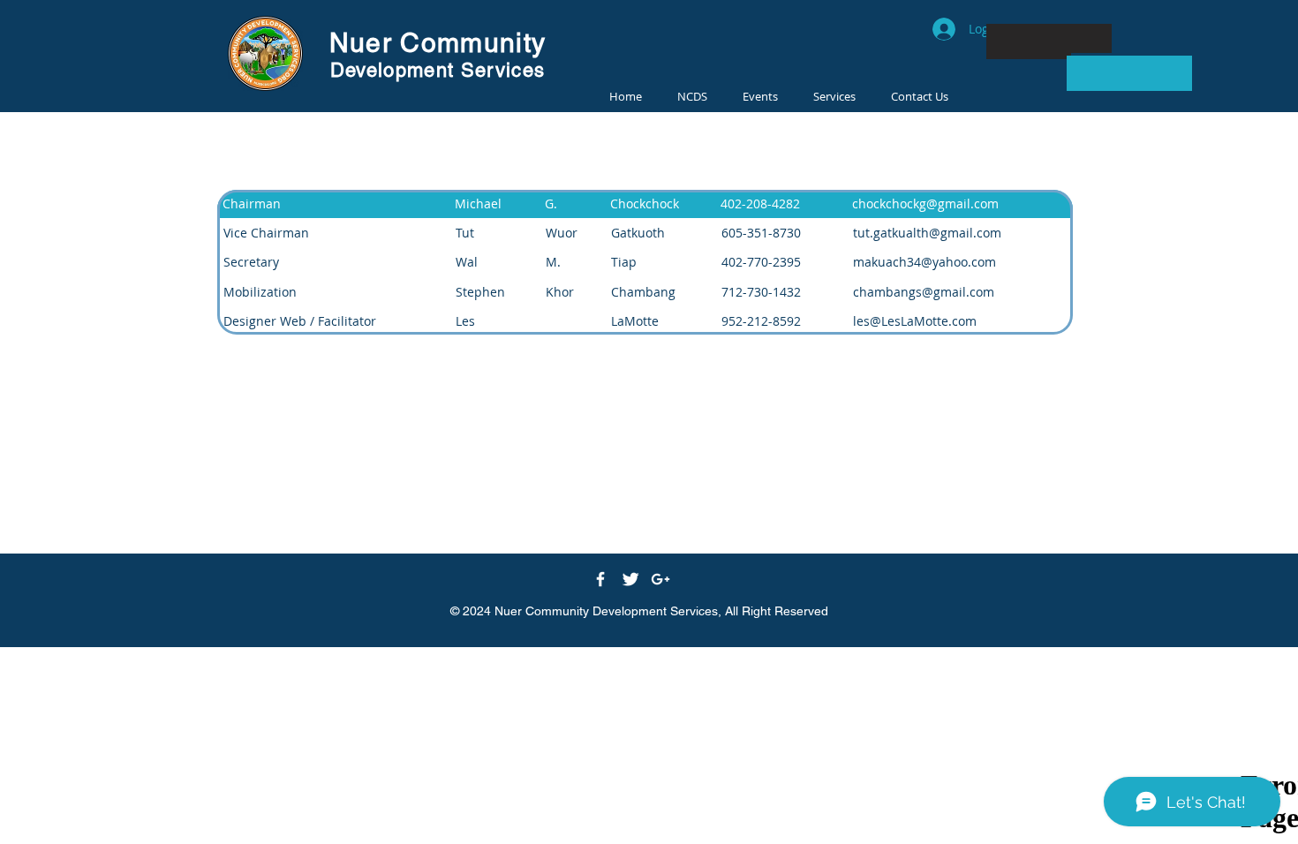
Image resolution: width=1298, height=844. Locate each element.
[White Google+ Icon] (660, 579)
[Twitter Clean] (630, 579)
